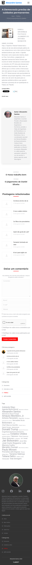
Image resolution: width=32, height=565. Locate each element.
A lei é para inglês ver (20, 252)
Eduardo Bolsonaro (23, 429)
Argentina (21, 418)
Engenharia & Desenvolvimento (13, 432)
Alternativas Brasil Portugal (10, 414)
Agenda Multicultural (10, 409)
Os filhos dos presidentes (21, 221)
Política (5, 30)
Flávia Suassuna (23, 436)
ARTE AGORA (7, 396)
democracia (15, 427)
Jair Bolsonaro (10, 440)
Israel (25, 438)
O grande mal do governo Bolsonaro (16, 351)
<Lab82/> (16, 562)
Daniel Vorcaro (6, 427)
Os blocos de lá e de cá (20, 201)
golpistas (17, 438)
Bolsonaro (7, 423)
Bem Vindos (7, 522)
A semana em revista (7, 420)
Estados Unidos (18, 434)
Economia (6, 385)
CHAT (14, 423)
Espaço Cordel (6, 434)
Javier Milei (23, 441)
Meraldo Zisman (10, 447)
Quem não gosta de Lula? (21, 232)
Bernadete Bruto (19, 420)
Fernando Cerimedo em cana (20, 243)
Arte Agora (27, 418)
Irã (22, 438)
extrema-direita (6, 436)
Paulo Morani (9, 450)
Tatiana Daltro (9, 456)
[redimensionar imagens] (7, 203)
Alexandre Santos (11, 412)
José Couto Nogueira (11, 443)
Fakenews (14, 436)
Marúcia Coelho (8, 445)
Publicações (7, 526)
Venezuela (5, 459)
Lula (24, 443)
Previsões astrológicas (11, 452)
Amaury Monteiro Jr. (13, 416)
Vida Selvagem (16, 459)
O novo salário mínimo (20, 211)
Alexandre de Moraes (23, 409)
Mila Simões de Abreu (23, 447)
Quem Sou (6, 529)
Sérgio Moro (5, 454)
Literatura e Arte (8, 389)
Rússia (23, 452)
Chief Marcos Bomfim (10, 425)
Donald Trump (10, 429)
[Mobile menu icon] (28, 2)
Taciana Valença (17, 454)
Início (5, 518)
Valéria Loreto (20, 456)
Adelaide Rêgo (8, 407)
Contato (6, 533)
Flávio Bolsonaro (8, 438)
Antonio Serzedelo (10, 418)
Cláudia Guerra (22, 425)
